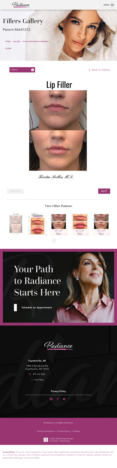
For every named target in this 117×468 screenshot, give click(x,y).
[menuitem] (51, 399)
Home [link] (7, 41)
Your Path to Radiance (37, 280)
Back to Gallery (100, 70)
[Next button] (63, 240)
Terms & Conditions (46, 431)
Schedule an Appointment (37, 307)
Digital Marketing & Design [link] (61, 439)
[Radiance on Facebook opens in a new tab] (57, 399)
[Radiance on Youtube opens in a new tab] (64, 399)
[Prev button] (54, 240)
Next (104, 191)
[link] (37, 373)
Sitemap (76, 431)
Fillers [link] (8, 48)
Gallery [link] (16, 41)
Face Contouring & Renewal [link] (35, 41)
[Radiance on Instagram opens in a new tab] (51, 399)
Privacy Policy (58, 391)
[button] (112, 5)
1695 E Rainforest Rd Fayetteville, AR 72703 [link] (37, 367)
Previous (15, 191)
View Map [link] (39, 380)
